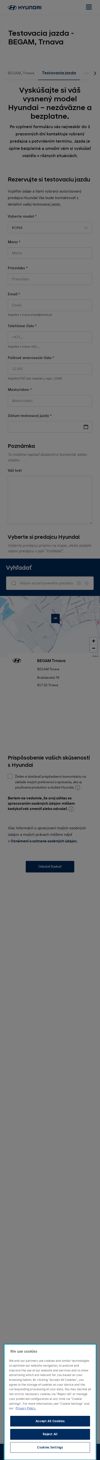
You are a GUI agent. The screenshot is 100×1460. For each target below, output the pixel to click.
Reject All (50, 1434)
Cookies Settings (50, 1447)
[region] (50, 1402)
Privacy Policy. (26, 1408)
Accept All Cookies (50, 1421)
